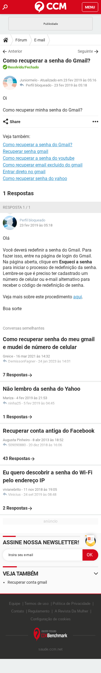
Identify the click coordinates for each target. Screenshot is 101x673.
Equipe (14, 603)
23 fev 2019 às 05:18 (70, 85)
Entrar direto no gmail (24, 171)
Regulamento (38, 611)
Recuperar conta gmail (27, 582)
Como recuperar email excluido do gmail (42, 165)
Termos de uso (36, 603)
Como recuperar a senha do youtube (38, 158)
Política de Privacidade (71, 603)
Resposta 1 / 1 (17, 207)
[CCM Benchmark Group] (50, 634)
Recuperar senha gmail (25, 151)
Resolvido (16, 67)
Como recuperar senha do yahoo (35, 178)
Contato (17, 611)
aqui (77, 296)
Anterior (15, 51)
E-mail (39, 40)
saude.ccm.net (50, 649)
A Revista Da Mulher (71, 611)
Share (15, 121)
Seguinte (85, 51)
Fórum (21, 40)
